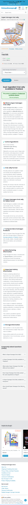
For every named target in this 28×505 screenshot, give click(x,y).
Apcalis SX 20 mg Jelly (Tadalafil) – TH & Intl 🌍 (11, 450)
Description (6, 80)
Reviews (16, 80)
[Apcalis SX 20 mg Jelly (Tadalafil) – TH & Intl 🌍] (11, 439)
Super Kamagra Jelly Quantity (9, 69)
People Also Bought (6, 425)
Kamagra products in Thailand (10, 237)
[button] (19, 8)
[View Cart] (26, 8)
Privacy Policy (20, 503)
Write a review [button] (18, 49)
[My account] (23, 8)
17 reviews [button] (11, 49)
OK (25, 500)
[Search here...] (25, 12)
